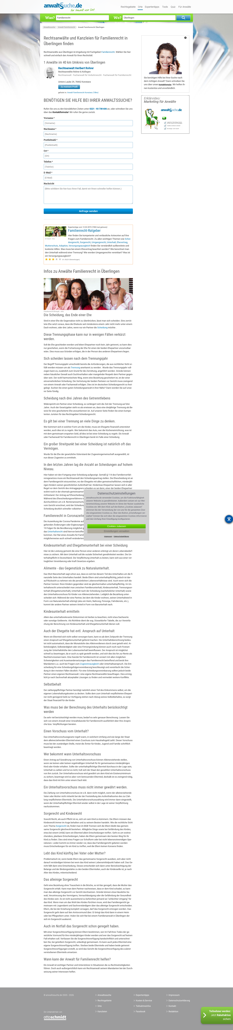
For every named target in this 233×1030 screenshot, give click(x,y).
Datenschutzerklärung (176, 1000)
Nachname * (50, 128)
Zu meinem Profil (69, 86)
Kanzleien (102, 1011)
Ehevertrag (122, 242)
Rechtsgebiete (128, 7)
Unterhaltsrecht (55, 531)
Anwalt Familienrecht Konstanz (82, 92)
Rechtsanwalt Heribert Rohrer (76, 68)
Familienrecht (108, 52)
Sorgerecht (85, 242)
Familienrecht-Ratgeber (84, 230)
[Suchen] (183, 18)
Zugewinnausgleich (89, 664)
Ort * (46, 150)
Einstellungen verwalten (116, 531)
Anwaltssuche (49, 27)
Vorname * (49, 117)
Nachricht (49, 183)
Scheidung (102, 327)
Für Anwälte (184, 7)
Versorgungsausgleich (79, 245)
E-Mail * (48, 172)
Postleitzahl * (50, 139)
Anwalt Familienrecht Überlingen (91, 27)
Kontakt (172, 1006)
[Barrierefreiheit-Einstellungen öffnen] (229, 519)
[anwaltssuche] (69, 11)
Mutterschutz (51, 245)
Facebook (140, 1011)
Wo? (117, 17)
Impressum (174, 995)
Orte (140, 7)
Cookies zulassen (116, 526)
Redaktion (173, 1011)
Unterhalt (111, 242)
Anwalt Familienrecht (66, 27)
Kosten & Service (144, 1000)
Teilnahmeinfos (143, 1006)
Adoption (63, 245)
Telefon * (48, 161)
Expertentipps (152, 7)
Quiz (173, 7)
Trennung (75, 367)
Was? (50, 17)
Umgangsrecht (99, 242)
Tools (165, 7)
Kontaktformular (165, 85)
